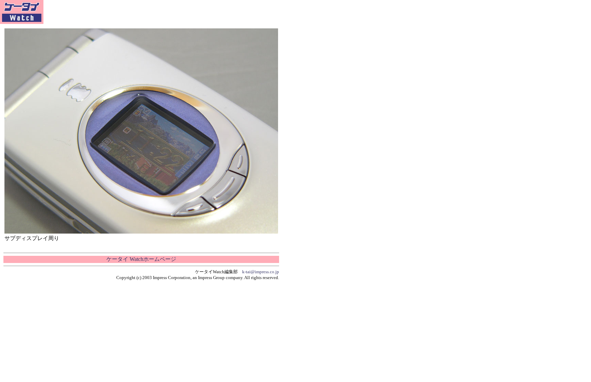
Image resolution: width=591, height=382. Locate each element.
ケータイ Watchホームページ (141, 259)
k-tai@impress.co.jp (260, 271)
